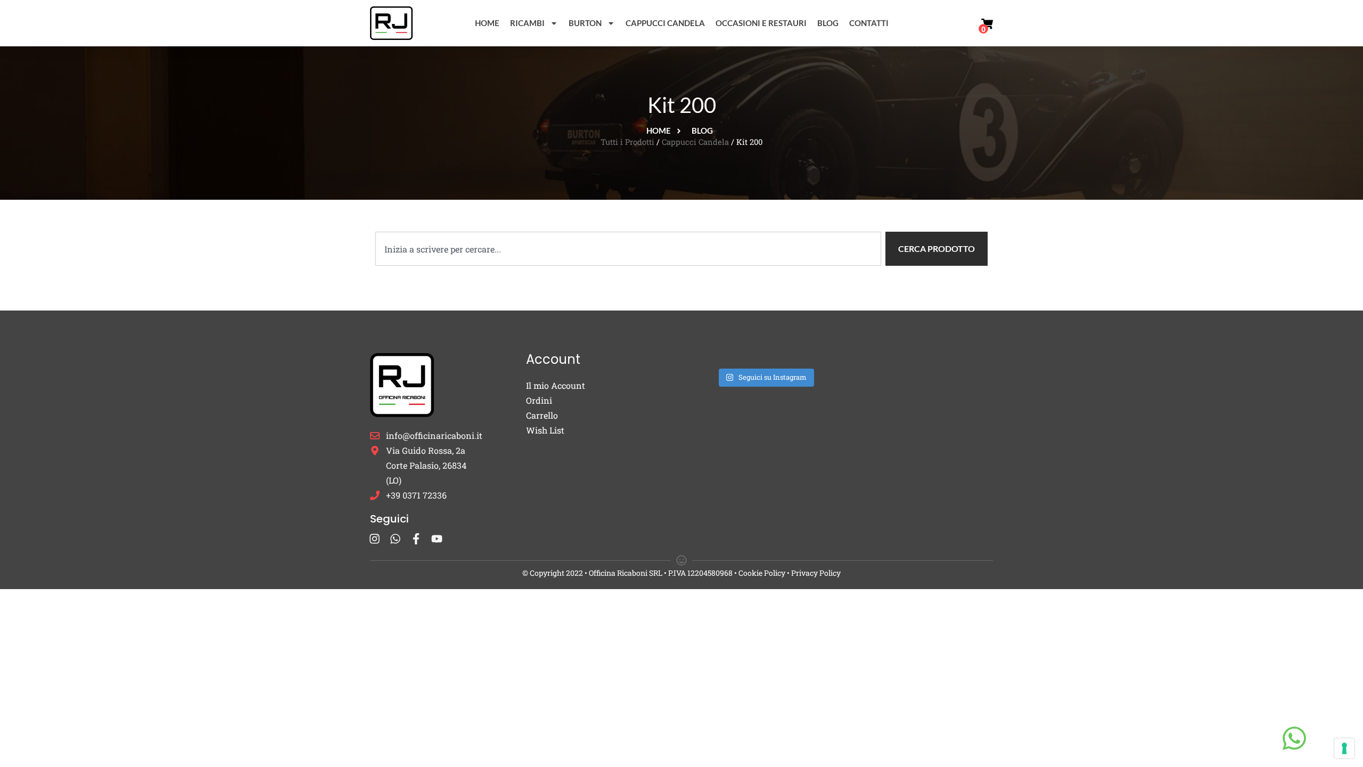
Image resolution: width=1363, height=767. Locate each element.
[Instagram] (374, 538)
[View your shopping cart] (987, 24)
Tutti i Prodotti (627, 142)
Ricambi (527, 23)
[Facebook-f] (416, 538)
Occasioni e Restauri (761, 23)
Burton (585, 23)
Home (487, 23)
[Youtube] (436, 538)
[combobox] (628, 249)
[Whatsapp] (395, 538)
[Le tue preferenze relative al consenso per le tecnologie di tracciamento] (1344, 748)
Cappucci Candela (665, 23)
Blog (828, 23)
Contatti (869, 23)
